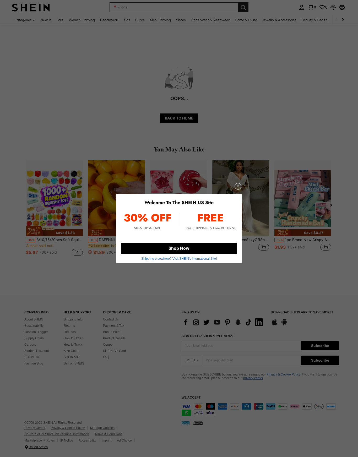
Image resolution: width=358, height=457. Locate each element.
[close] (238, 186)
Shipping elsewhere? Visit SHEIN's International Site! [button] (179, 258)
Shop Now (179, 248)
